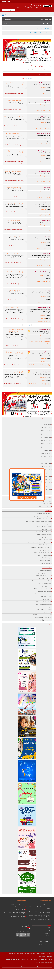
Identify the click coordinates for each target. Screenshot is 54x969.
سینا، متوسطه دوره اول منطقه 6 (45, 570)
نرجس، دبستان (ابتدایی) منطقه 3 (44, 537)
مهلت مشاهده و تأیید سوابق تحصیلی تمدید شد (41, 904)
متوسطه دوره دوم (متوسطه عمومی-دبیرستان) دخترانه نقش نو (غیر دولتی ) (14, 372)
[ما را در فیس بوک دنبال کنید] (17, 936)
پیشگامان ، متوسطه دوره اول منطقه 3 (44, 555)
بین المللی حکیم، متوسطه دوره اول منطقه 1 (43, 617)
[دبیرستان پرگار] (27, 771)
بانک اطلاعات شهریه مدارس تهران (44, 506)
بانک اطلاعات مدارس (40, 70)
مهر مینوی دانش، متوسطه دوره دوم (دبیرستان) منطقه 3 (40, 547)
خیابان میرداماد (42, 361)
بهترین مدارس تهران (47, 501)
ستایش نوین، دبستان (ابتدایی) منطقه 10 (43, 578)
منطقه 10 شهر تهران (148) (46, 457)
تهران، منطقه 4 (43, 377)
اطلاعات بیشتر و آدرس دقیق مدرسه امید (11, 245)
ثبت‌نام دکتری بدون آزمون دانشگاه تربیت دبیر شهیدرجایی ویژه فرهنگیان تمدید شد (39, 916)
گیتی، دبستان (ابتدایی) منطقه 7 (45, 529)
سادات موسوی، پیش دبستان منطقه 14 (44, 612)
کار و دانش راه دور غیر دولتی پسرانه (42, 248)
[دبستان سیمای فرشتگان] (27, 704)
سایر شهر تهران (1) (47, 424)
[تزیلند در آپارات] (25, 936)
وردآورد (44, 212)
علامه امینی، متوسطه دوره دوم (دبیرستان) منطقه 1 (41, 615)
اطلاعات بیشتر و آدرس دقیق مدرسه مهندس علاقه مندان (14, 162)
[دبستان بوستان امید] (27, 793)
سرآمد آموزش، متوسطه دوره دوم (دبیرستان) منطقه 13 (41, 516)
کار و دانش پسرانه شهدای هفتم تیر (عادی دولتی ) (14, 171)
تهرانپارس (43, 380)
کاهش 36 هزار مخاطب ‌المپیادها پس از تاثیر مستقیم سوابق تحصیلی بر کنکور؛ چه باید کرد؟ (39, 911)
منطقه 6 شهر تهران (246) (46, 444)
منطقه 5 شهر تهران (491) (46, 440)
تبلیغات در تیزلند (47, 936)
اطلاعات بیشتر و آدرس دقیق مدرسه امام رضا (12, 212)
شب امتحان (50, 959)
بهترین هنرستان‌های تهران (46, 503)
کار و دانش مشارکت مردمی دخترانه (42, 128)
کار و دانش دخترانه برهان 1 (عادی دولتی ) (15, 100)
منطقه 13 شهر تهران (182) (46, 466)
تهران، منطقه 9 (43, 87)
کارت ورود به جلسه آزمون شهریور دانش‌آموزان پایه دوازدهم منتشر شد (39, 907)
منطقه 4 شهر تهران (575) (46, 437)
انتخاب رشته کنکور (48, 962)
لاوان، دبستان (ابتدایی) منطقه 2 (45, 560)
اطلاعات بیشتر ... (7, 19)
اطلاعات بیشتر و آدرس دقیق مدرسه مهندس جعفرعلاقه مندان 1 (15, 284)
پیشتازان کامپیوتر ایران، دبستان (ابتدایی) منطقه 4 (41, 581)
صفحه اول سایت (49, 953)
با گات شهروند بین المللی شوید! (45, 23)
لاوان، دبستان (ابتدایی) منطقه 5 (45, 558)
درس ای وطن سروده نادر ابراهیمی (18, 907)
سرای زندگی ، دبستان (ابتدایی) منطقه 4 (43, 534)
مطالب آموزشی (10, 953)
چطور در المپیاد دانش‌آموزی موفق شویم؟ (17, 916)
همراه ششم (43, 953)
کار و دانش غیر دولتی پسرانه (44, 321)
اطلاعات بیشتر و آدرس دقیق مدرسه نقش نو (12, 383)
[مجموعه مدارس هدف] (27, 726)
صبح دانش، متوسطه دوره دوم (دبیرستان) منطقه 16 (41, 607)
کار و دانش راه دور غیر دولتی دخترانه (42, 197)
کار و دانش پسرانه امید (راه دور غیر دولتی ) (15, 236)
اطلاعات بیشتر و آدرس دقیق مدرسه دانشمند (12, 262)
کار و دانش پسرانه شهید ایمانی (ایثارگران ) (15, 220)
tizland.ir (33, 966)
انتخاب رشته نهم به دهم (10, 959)
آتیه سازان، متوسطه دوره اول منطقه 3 (44, 524)
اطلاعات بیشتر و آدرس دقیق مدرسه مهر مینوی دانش (14, 345)
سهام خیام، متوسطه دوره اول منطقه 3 (44, 583)
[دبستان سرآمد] (27, 659)
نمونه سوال (38, 953)
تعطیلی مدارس (49, 956)
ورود (8, 1)
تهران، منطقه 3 (43, 336)
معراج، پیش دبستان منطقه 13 (45, 596)
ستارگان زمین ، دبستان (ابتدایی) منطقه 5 (43, 563)
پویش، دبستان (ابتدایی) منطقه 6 (45, 539)
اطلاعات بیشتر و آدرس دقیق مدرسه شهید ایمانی (13, 229)
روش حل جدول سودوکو (20, 909)
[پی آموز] (27, 50)
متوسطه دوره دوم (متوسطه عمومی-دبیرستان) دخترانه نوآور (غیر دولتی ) (14, 352)
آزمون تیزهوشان (44, 959)
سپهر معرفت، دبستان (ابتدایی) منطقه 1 (43, 620)
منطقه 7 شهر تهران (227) (46, 447)
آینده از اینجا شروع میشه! (46, 19)
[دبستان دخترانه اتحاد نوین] (27, 838)
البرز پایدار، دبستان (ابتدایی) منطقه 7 (44, 519)
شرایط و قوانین (47, 933)
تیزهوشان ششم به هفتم (35, 959)
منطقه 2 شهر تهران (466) (46, 431)
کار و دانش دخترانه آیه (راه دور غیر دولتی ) (15, 290)
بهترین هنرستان (23, 953)
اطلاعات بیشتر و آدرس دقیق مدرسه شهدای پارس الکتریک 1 (14, 144)
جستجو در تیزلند (10, 10)
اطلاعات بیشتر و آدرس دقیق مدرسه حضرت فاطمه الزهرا (14, 94)
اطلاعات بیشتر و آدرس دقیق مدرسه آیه (11, 299)
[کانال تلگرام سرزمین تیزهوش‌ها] (28, 936)
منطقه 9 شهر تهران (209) (46, 453)
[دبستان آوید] (27, 816)
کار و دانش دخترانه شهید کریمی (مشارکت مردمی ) (13, 116)
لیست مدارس (16, 953)
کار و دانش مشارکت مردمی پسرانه (43, 161)
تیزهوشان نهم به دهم (26, 959)
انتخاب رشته (18, 959)
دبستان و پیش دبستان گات (27, 498)
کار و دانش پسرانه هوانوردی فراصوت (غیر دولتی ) (14, 307)
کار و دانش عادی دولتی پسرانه (43, 144)
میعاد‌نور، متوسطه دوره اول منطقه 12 (44, 513)
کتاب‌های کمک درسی (40, 962)
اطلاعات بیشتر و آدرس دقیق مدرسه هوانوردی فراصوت (14, 319)
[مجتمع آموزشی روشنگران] (27, 749)
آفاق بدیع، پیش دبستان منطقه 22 (44, 586)
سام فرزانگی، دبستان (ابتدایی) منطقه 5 (43, 550)
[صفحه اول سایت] (47, 6)
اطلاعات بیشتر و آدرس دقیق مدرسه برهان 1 (12, 109)
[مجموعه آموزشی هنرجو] (27, 860)
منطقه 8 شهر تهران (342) (46, 450)
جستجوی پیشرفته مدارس (44, 74)
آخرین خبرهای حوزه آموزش (45, 900)
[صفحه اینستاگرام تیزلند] (21, 936)
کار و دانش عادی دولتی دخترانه (43, 93)
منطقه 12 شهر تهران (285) (46, 463)
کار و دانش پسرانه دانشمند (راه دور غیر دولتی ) (14, 253)
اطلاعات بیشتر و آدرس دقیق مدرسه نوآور (12, 364)
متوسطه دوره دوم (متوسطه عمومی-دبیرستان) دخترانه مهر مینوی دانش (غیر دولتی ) (14, 330)
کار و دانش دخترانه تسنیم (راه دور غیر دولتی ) (14, 187)
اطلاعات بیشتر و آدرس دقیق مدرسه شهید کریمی (13, 125)
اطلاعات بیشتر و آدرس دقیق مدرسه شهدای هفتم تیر (14, 181)
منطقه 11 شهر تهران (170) (46, 460)
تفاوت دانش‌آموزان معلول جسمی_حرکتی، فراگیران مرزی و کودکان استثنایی (14, 913)
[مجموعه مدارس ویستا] (27, 883)
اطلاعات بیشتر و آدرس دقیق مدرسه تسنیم (12, 196)
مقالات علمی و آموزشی (21, 900)
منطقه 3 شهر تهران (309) (46, 434)
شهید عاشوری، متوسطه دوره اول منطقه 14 (43, 594)
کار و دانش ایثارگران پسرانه (44, 231)
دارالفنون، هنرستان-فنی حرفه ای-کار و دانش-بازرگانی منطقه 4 (39, 542)
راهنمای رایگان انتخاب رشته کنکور (42, 28)
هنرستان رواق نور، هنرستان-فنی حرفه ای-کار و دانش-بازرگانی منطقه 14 (38, 521)
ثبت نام (3, 1)
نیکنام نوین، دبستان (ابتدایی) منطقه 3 (44, 591)
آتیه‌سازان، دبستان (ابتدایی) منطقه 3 (44, 526)
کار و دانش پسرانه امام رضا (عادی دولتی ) (15, 203)
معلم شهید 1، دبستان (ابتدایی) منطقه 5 (43, 609)
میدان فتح (43, 318)
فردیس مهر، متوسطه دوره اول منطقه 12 (43, 575)
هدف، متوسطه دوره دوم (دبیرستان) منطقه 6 (42, 573)
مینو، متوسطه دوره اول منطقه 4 (45, 545)
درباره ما (49, 927)
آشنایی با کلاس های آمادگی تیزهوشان (18, 904)
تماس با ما (48, 930)
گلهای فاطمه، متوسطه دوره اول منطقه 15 (43, 602)
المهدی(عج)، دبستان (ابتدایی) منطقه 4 (43, 599)
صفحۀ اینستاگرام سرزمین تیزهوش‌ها (39, 33)
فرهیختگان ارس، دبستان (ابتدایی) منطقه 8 (43, 532)
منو (3, 14)
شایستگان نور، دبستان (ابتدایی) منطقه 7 (43, 604)
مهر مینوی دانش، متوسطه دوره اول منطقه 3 (42, 552)
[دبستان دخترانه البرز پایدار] (27, 682)
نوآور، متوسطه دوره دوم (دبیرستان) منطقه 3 (42, 588)
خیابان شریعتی (42, 338)
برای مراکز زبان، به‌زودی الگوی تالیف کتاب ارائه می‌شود (40, 919)
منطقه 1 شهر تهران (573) (46, 427)
